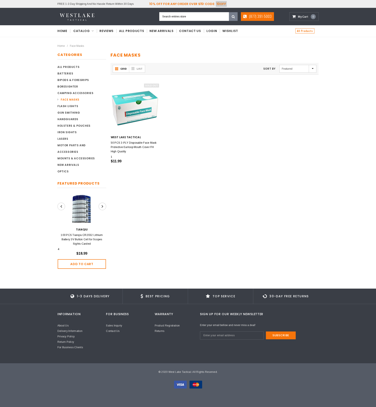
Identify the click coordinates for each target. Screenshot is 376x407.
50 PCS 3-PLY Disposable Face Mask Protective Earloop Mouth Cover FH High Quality (134, 147)
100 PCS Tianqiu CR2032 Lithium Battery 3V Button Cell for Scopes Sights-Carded (82, 239)
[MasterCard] (196, 384)
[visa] (180, 384)
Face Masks (77, 45)
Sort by (269, 69)
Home (61, 45)
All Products (305, 31)
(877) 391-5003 (260, 16)
